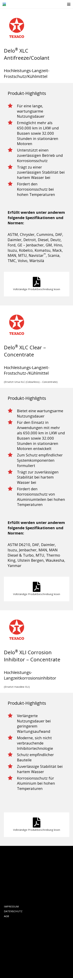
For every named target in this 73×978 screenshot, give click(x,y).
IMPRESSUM (11, 906)
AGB (6, 916)
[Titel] (4, 4)
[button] (68, 4)
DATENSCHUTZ (13, 911)
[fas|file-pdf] (36, 282)
